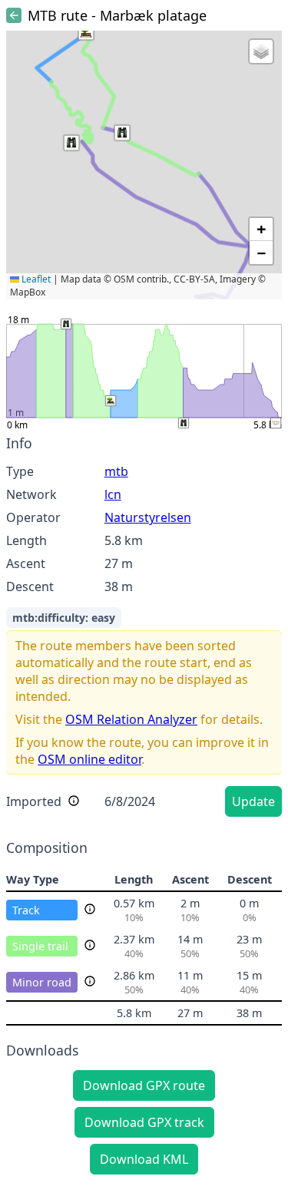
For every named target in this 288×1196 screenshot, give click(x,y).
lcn (112, 494)
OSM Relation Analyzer (131, 719)
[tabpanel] (144, 628)
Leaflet (35, 279)
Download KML (144, 1159)
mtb (116, 471)
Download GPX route (144, 1085)
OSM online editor (89, 759)
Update (253, 801)
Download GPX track (144, 1122)
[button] (86, 32)
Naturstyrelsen (147, 517)
